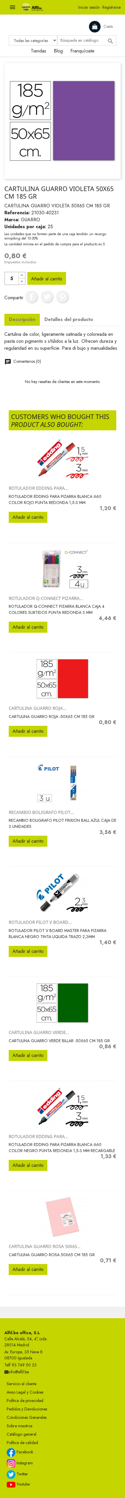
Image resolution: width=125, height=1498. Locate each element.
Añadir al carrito (46, 278)
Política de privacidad (25, 1400)
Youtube (22, 1484)
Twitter (21, 1474)
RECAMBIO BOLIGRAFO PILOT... (41, 812)
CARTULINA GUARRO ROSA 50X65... (45, 1246)
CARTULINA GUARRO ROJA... (37, 708)
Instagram (24, 1463)
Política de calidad (22, 1443)
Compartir (31, 296)
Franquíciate (82, 51)
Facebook (24, 1452)
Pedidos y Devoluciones (27, 1409)
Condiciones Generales (27, 1417)
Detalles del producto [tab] (68, 319)
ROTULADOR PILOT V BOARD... (40, 922)
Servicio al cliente (21, 1384)
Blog (58, 51)
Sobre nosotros (19, 1426)
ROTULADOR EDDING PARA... (38, 488)
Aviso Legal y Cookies (25, 1392)
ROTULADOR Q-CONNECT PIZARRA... (46, 598)
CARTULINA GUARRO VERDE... (39, 1032)
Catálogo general (21, 1434)
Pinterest (62, 296)
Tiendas (38, 51)
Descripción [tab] (22, 319)
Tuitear (47, 296)
